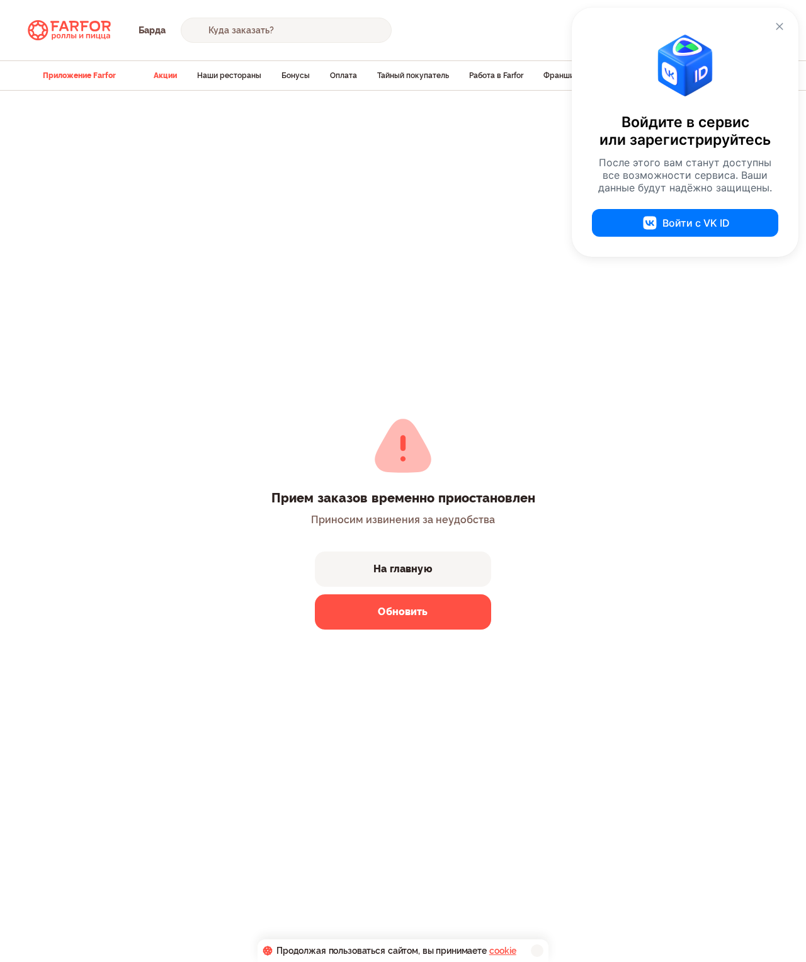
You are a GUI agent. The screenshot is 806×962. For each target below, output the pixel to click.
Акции (165, 75)
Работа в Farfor (496, 75)
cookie (502, 951)
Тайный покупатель (413, 75)
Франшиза (562, 75)
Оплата (343, 75)
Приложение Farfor (79, 75)
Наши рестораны (229, 75)
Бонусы (295, 75)
